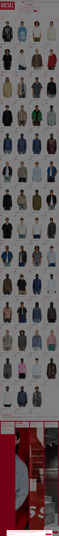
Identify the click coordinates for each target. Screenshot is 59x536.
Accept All (48, 534)
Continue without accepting (11, 534)
